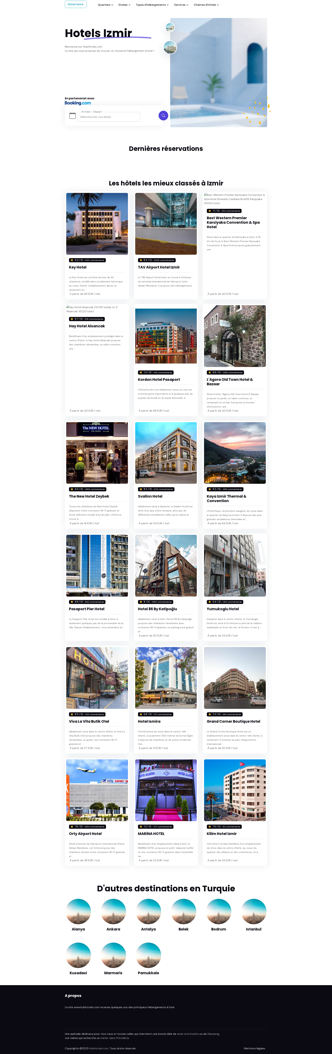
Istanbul (253, 929)
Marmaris (113, 972)
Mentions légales (254, 1048)
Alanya (78, 929)
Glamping (213, 1034)
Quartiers (104, 5)
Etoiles (123, 5)
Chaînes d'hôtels (205, 5)
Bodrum (218, 929)
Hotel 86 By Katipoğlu (157, 608)
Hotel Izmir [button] (76, 4)
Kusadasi (78, 972)
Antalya (148, 929)
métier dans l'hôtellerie (114, 1038)
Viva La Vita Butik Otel (89, 721)
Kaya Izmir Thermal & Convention (226, 498)
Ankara (113, 929)
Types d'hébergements (151, 5)
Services (179, 5)
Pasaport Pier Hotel (86, 608)
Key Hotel (77, 267)
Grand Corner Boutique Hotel (233, 721)
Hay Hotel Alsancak (87, 326)
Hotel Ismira (149, 721)
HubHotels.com (98, 1048)
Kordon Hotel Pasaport (159, 379)
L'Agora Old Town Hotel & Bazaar (230, 382)
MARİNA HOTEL (151, 833)
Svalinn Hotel (150, 496)
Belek (184, 929)
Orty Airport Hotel (85, 833)
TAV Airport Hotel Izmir (159, 267)
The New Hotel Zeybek (89, 496)
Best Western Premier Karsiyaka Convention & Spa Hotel (233, 222)
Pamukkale (148, 972)
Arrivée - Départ (91, 111)
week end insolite (188, 1034)
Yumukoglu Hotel (223, 608)
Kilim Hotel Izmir (222, 833)
